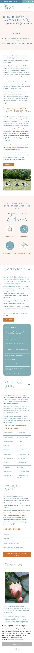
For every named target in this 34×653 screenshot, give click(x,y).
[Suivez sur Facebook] (26, 1)
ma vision (9, 165)
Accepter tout (17, 644)
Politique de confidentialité (16, 640)
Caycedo (21, 286)
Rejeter (17, 649)
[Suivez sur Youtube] (32, 1)
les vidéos (9, 320)
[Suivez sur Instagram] (30, 1)
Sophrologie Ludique (17, 395)
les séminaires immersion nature (17, 555)
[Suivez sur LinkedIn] (28, 1)
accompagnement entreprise (11, 1)
